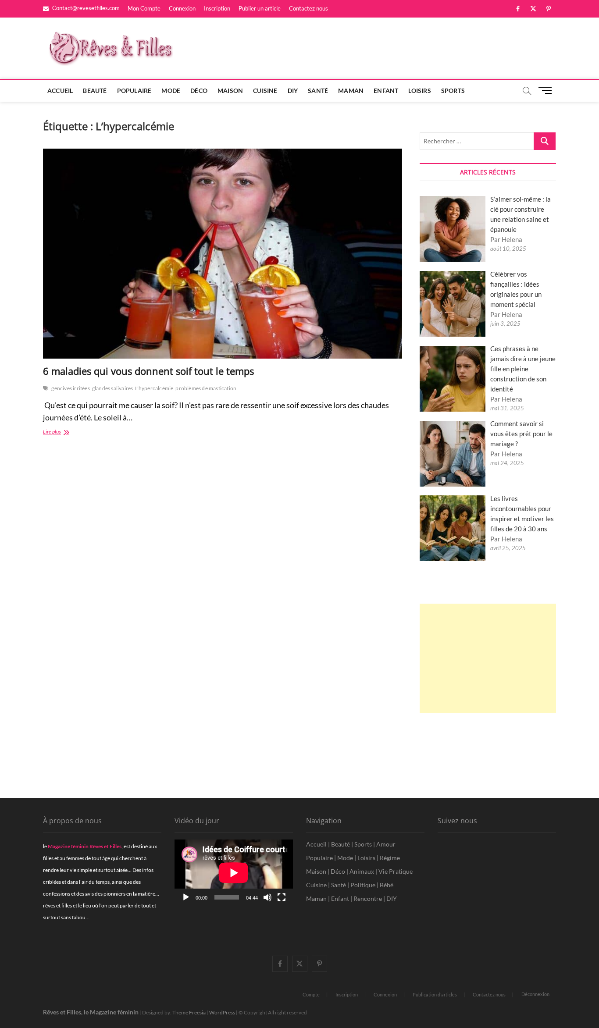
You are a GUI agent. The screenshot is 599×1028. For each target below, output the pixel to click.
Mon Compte (144, 8)
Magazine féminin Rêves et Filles (84, 846)
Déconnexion (535, 994)
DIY (293, 90)
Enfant (386, 90)
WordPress (222, 1012)
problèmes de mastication (205, 388)
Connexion (182, 8)
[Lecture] (186, 897)
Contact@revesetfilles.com (85, 7)
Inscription (217, 8)
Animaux (361, 871)
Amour (386, 844)
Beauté (95, 90)
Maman (351, 90)
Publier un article (260, 8)
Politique (362, 885)
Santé (318, 90)
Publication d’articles (435, 994)
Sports (453, 90)
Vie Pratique (395, 871)
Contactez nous (308, 8)
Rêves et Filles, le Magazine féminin (91, 1012)
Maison (230, 90)
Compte (311, 994)
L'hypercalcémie (154, 388)
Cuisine (265, 90)
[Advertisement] (488, 658)
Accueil (60, 90)
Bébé (386, 885)
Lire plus (61, 432)
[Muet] (267, 897)
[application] (234, 872)
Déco (198, 90)
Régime (390, 857)
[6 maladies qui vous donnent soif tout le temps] (222, 254)
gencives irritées (70, 388)
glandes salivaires (112, 388)
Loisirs (419, 90)
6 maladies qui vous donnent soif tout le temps (148, 370)
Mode (170, 90)
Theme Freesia (189, 1012)
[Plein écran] (281, 897)
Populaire (134, 90)
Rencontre (367, 898)
